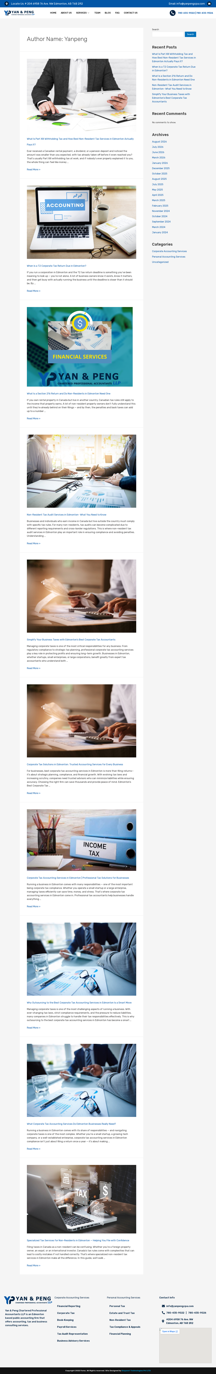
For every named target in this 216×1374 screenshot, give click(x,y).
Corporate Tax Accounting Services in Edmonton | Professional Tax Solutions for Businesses (78, 877)
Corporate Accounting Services (169, 251)
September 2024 (161, 221)
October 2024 (159, 216)
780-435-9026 (204, 13)
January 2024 (160, 232)
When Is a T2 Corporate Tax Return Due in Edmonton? (56, 265)
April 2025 (157, 195)
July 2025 (157, 184)
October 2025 (159, 173)
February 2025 (160, 205)
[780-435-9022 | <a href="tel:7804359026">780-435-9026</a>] (173, 13)
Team (97, 12)
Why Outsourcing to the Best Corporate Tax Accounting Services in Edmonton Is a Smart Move (79, 1002)
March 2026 (158, 157)
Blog (108, 12)
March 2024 (158, 227)
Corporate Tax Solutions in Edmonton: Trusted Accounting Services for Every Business (75, 764)
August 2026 (159, 141)
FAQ (117, 12)
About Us (66, 12)
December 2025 (161, 168)
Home (53, 12)
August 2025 (159, 179)
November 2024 (161, 211)
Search (155, 29)
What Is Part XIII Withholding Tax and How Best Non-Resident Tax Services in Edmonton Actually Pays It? (174, 58)
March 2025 (158, 200)
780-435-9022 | (187, 13)
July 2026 (157, 147)
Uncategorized (160, 262)
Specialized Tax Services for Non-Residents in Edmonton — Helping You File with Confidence (78, 1240)
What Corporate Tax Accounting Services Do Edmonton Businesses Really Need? (71, 1124)
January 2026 (160, 163)
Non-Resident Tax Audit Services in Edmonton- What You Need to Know (66, 514)
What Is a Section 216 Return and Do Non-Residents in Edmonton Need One (68, 393)
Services (81, 12)
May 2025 (157, 189)
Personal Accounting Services (168, 256)
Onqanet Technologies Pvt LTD (136, 1371)
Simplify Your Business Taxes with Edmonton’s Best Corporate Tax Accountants (71, 639)
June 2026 (158, 152)
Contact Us (131, 12)
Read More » (33, 169)
